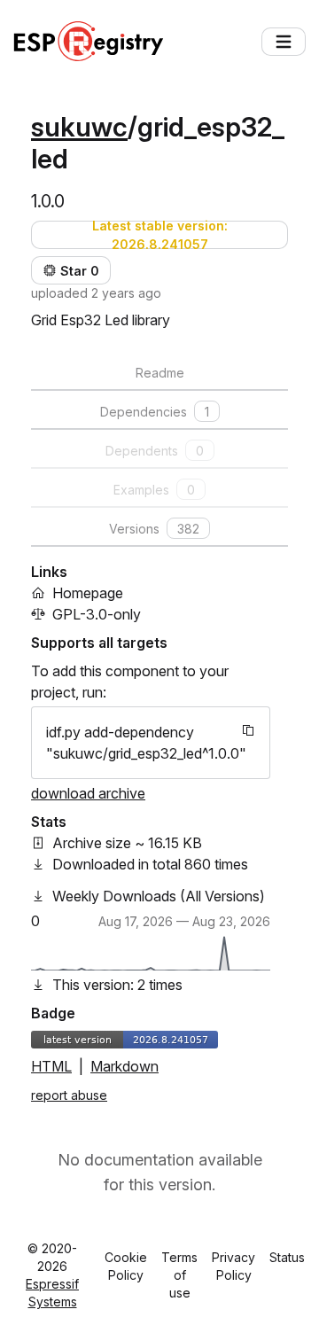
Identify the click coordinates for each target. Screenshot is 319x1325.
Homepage (87, 593)
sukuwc (79, 127)
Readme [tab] (160, 372)
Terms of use (179, 1275)
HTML (51, 1066)
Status (287, 1257)
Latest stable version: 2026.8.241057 (160, 235)
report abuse (69, 1095)
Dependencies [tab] (154, 411)
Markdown (124, 1066)
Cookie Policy (126, 1266)
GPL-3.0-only (96, 614)
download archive (88, 793)
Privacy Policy (233, 1266)
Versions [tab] (154, 528)
